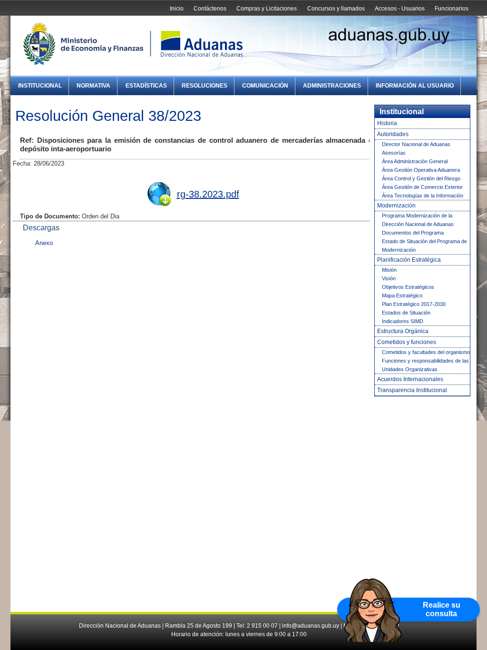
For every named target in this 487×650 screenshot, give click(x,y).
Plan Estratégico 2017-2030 (414, 304)
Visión (389, 278)
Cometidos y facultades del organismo (426, 352)
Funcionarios (451, 8)
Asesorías (394, 153)
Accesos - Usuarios (400, 8)
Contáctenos (210, 8)
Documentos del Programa (413, 233)
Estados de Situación (406, 312)
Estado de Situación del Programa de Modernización (424, 245)
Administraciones (332, 85)
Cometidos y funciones (406, 342)
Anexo (44, 242)
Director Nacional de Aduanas (416, 144)
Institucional (40, 85)
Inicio (177, 8)
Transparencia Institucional (412, 390)
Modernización (396, 205)
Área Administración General (415, 161)
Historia (387, 123)
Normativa (93, 85)
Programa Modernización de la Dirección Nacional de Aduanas (418, 220)
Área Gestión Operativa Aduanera (421, 170)
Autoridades (393, 134)
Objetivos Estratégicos (408, 287)
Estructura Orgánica (403, 331)
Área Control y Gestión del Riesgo (421, 178)
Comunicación (265, 85)
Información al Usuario (415, 85)
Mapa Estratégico (402, 295)
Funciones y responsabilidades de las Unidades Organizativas (425, 365)
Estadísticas (146, 85)
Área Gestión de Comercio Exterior (422, 187)
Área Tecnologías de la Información (422, 195)
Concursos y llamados (336, 8)
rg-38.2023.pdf (208, 194)
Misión (389, 270)
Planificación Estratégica (409, 259)
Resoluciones (204, 85)
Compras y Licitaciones (266, 8)
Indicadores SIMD (402, 321)
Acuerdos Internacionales (410, 379)
